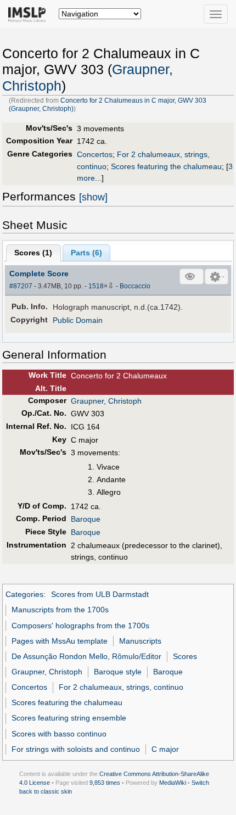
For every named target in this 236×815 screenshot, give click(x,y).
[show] (93, 197)
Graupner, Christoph (106, 401)
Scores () (33, 252)
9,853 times (104, 782)
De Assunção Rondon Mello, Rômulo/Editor (86, 656)
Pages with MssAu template (60, 641)
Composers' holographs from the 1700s (80, 625)
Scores (185, 656)
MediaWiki (172, 782)
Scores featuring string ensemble (69, 717)
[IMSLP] (29, 13)
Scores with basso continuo (59, 733)
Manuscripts (140, 641)
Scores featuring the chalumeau (166, 166)
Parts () (86, 252)
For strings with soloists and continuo (76, 749)
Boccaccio (135, 286)
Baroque (85, 519)
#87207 (20, 286)
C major (165, 749)
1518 (96, 286)
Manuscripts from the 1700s (60, 609)
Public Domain (78, 320)
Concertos (95, 154)
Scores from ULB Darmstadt (100, 594)
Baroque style (118, 671)
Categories (24, 594)
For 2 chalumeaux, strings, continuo (121, 687)
